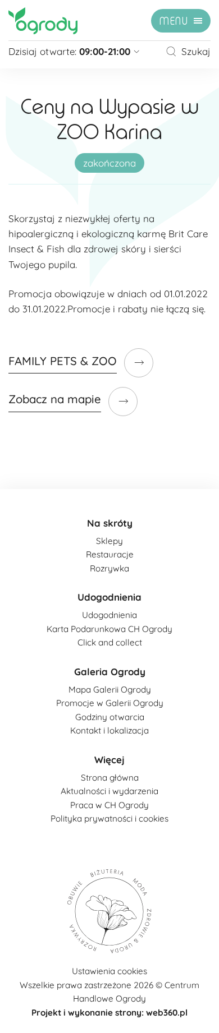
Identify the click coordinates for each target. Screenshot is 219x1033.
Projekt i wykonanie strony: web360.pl (109, 1012)
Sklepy (109, 541)
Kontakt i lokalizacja (109, 730)
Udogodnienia (109, 597)
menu (173, 21)
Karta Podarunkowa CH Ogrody (109, 629)
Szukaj (196, 51)
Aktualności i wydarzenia (109, 791)
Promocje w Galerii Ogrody (109, 703)
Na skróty (110, 523)
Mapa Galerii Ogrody (110, 689)
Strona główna (110, 777)
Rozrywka (109, 568)
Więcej (109, 759)
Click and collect (109, 642)
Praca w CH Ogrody (109, 805)
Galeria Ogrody (109, 671)
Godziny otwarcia (109, 717)
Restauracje (110, 554)
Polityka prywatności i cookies (109, 818)
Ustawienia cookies (109, 971)
